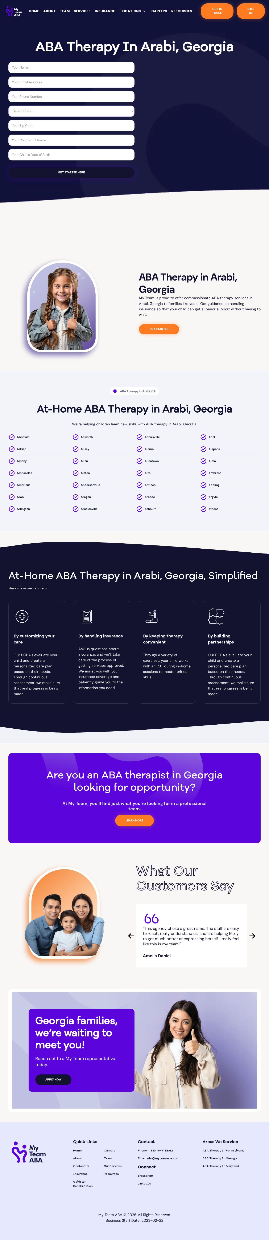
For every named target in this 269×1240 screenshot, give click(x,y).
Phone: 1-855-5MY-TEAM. (155, 1150)
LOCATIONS (130, 11)
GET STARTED (159, 329)
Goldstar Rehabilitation (83, 1184)
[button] (133, 11)
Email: (158, 1158)
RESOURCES (181, 11)
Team (108, 1158)
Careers (109, 1150)
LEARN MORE (134, 820)
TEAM (65, 11)
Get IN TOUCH (217, 11)
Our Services (113, 1166)
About (77, 1158)
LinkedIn (144, 1183)
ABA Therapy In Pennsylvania (223, 1150)
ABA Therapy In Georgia (220, 1158)
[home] (13, 11)
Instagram (145, 1175)
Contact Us (81, 1166)
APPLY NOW (53, 1079)
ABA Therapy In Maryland (221, 1166)
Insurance (80, 1174)
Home (77, 1150)
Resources (111, 1174)
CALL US (250, 11)
